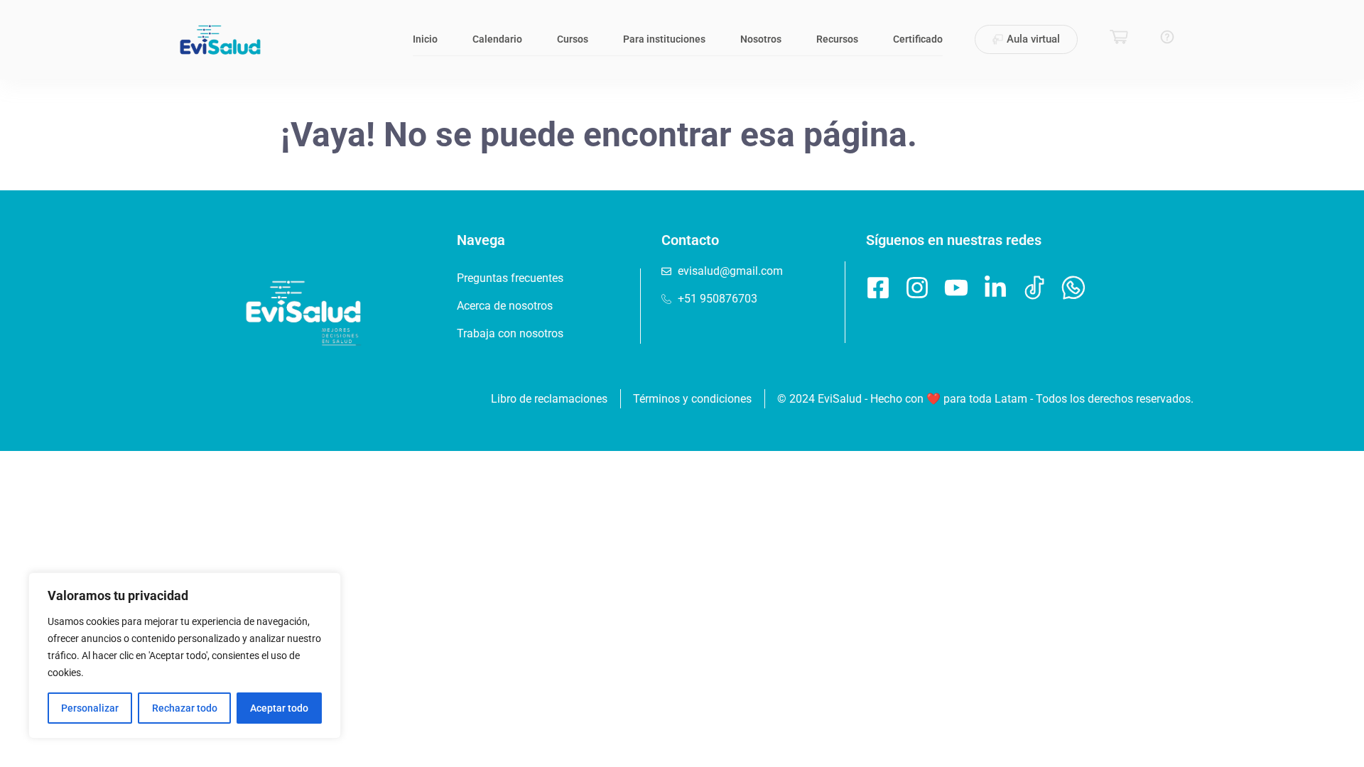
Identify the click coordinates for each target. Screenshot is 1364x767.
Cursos (572, 39)
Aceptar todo (279, 708)
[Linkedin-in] (995, 288)
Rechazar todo (184, 708)
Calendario (497, 39)
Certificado (918, 39)
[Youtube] (956, 288)
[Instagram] (917, 288)
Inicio (425, 39)
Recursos (837, 39)
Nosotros (760, 39)
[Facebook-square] (878, 288)
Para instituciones (664, 39)
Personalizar (90, 708)
